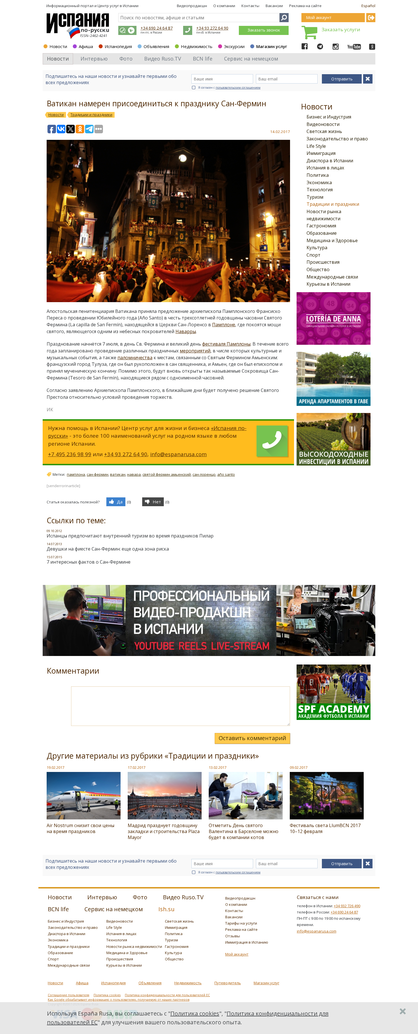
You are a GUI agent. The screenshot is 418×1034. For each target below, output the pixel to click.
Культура (317, 247)
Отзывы (232, 936)
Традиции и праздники (333, 204)
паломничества (134, 357)
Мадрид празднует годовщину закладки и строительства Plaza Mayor (164, 831)
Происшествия (323, 262)
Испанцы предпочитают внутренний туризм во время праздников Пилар (130, 536)
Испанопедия (118, 46)
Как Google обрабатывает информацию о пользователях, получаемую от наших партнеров (118, 1000)
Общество (318, 269)
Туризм (315, 197)
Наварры (185, 331)
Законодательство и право (337, 139)
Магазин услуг (271, 46)
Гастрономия (321, 226)
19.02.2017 (55, 767)
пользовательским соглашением (238, 88)
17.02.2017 (136, 767)
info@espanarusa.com (178, 454)
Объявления (156, 46)
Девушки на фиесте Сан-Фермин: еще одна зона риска (108, 549)
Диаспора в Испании (330, 160)
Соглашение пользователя (68, 995)
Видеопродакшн (192, 5)
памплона (76, 474)
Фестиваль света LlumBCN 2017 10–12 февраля (325, 828)
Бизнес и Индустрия (329, 117)
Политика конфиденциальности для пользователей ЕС (167, 995)
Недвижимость (196, 46)
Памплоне (223, 324)
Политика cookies (107, 995)
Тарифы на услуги (241, 923)
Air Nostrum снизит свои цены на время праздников (80, 828)
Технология (320, 189)
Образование (322, 233)
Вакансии (274, 5)
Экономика (319, 182)
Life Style (316, 146)
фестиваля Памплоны (226, 344)
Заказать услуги (341, 29)
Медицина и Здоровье (332, 240)
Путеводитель (227, 982)
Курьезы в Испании (328, 284)
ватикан (117, 474)
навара (134, 474)
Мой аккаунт (237, 954)
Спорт (313, 255)
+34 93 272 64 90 (212, 28)
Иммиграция (321, 153)
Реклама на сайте (305, 5)
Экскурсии (234, 46)
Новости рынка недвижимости (134, 946)
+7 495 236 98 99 (69, 454)
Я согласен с (229, 88)
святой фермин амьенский (166, 474)
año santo (226, 474)
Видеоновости (323, 124)
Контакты (250, 5)
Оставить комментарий (252, 738)
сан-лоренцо (204, 474)
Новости (58, 46)
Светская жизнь (324, 131)
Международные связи (332, 277)
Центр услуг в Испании (118, 5)
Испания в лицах (325, 168)
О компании (224, 5)
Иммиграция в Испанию (246, 942)
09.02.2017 (298, 767)
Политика (318, 175)
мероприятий (195, 351)
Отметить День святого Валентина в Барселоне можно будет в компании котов (243, 831)
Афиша (86, 46)
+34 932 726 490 (347, 905)
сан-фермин (97, 474)
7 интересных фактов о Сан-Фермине (89, 562)
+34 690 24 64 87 (156, 28)
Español (368, 5)
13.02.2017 (217, 767)
